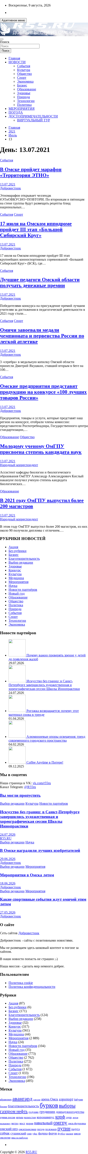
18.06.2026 (7, 883)
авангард (22, 1098)
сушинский (18, 1133)
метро (15, 1123)
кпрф (60, 1116)
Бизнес (22, 85)
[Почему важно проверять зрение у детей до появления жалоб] (17, 655)
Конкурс (15, 570)
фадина (43, 1133)
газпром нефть (14, 1111)
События (23, 66)
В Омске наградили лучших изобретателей (40, 850)
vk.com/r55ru (42, 783)
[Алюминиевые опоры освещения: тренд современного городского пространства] (17, 736)
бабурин (78, 1099)
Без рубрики (17, 551)
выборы (67, 1105)
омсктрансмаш (27, 1129)
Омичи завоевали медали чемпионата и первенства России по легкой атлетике (42, 335)
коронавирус (45, 1117)
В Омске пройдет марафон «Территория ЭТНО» (31, 172)
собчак (5, 1133)
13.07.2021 (7, 184)
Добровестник (10, 188)
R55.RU (6, 838)
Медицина (16, 578)
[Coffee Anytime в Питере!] (17, 762)
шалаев (69, 1133)
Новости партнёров (23, 589)
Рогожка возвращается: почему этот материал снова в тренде (44, 712)
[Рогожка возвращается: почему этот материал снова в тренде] (17, 711)
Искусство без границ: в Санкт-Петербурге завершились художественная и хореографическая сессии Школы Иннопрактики (44, 685)
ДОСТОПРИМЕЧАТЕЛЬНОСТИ (33, 116)
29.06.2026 (7, 859)
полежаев (51, 1129)
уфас (34, 1133)
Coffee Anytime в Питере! (44, 762)
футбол (61, 1133)
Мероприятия (18, 582)
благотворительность (23, 1106)
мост (22, 1123)
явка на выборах (19, 1137)
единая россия (7, 1117)
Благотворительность (24, 558)
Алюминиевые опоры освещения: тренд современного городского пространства (47, 738)
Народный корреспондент (19, 465)
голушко (34, 1112)
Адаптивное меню (13, 20)
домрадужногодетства (70, 1112)
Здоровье (23, 93)
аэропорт (66, 1099)
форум (52, 1133)
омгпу (60, 1122)
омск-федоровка (77, 1123)
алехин (36, 1099)
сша (29, 1133)
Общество (24, 74)
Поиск (4, 42)
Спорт (21, 77)
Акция (13, 547)
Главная (14, 58)
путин (63, 1128)
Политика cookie (21, 983)
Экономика (25, 81)
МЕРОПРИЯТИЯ (22, 108)
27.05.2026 (7, 912)
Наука (13, 586)
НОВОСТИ (17, 62)
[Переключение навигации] (1, 39)
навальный (43, 1123)
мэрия (29, 1123)
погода (40, 1129)
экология (5, 1137)
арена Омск (49, 1099)
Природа (23, 97)
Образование (26, 89)
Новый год (17, 593)
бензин (3, 1106)
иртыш (19, 1117)
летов (75, 1117)
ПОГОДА (16, 112)
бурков (49, 1105)
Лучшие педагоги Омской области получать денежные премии (40, 282)
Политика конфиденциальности (32, 986)
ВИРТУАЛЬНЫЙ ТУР (33, 120)
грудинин (47, 1111)
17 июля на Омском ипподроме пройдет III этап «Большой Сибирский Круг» (36, 229)
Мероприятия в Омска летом (27, 875)
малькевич (5, 1123)
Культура (23, 70)
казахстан (30, 1117)
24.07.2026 (7, 834)
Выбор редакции (21, 562)
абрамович (6, 1099)
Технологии (26, 101)
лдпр (69, 1117)
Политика (24, 105)
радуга (75, 1129)
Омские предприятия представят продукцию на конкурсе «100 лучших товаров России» (43, 392)
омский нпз (9, 1129)
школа (77, 1133)
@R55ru (30, 787)
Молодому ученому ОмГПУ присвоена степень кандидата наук (41, 449)
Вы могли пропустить (20, 795)
